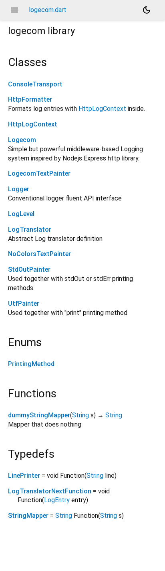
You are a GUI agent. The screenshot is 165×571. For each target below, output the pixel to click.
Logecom (22, 140)
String (80, 415)
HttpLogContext (102, 108)
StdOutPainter (29, 269)
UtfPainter (23, 303)
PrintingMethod (31, 364)
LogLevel (21, 214)
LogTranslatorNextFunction (49, 491)
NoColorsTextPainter (39, 254)
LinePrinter (24, 475)
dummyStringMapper (39, 415)
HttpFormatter (30, 99)
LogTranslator (29, 229)
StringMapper (28, 515)
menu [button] (14, 10)
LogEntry (57, 500)
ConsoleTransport (35, 84)
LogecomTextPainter (39, 173)
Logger (18, 189)
